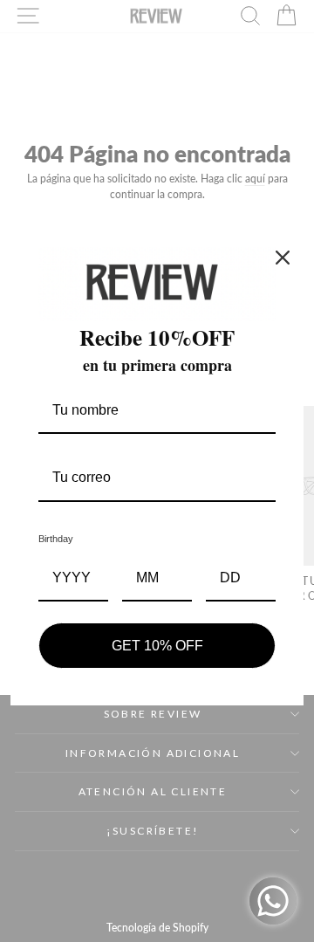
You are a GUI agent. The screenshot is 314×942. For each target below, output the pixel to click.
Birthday (55, 538)
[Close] (283, 257)
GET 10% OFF (157, 645)
